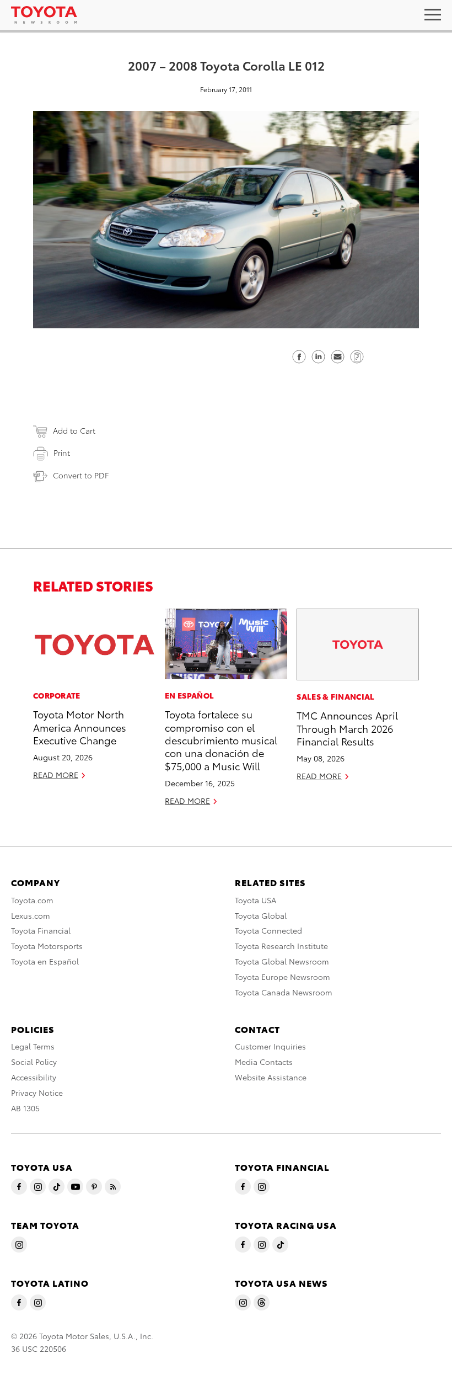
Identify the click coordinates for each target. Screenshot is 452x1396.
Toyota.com (32, 899)
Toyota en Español (45, 961)
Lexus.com (30, 915)
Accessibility (33, 1077)
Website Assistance (270, 1077)
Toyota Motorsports (47, 945)
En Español (189, 695)
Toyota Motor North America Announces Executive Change (79, 727)
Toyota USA (255, 899)
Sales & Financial (335, 696)
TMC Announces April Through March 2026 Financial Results (347, 728)
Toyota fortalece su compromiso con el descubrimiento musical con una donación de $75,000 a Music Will (221, 739)
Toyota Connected (268, 930)
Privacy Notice (37, 1092)
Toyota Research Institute (281, 945)
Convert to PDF (81, 475)
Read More (55, 774)
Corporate (56, 695)
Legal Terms (33, 1046)
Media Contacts (264, 1061)
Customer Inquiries (270, 1046)
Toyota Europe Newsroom (282, 976)
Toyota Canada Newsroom (283, 992)
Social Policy (34, 1061)
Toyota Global (261, 915)
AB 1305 (25, 1107)
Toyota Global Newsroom (282, 961)
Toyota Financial (41, 930)
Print (61, 452)
